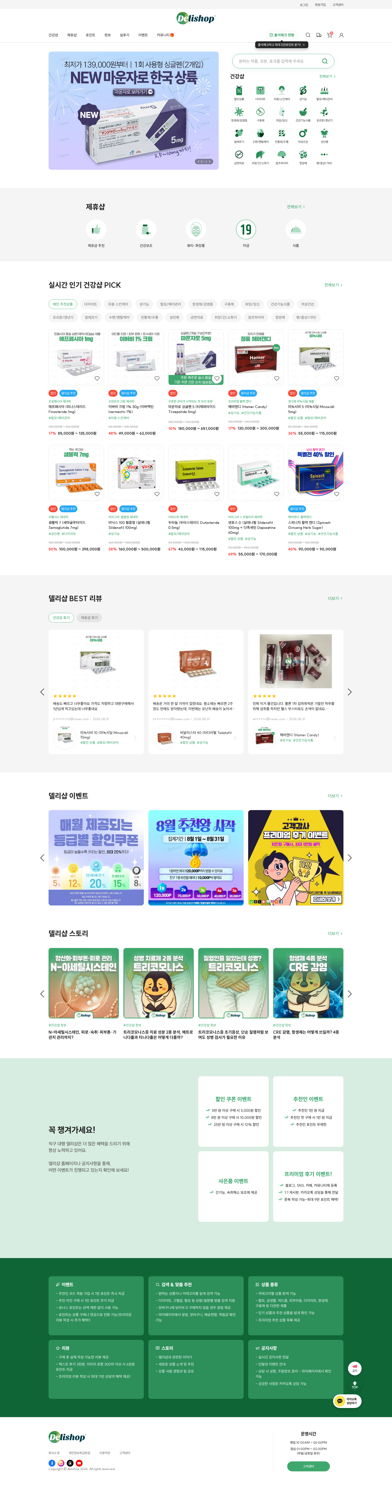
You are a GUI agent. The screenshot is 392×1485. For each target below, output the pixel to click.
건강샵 (53, 35)
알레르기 (91, 317)
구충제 (229, 304)
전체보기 (325, 76)
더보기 (333, 598)
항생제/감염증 (202, 304)
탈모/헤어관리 (170, 304)
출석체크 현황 (284, 35)
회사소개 (54, 1453)
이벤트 (143, 35)
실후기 (124, 35)
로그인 (304, 5)
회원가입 (320, 5)
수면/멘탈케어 (119, 317)
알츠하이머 (256, 317)
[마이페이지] (341, 34)
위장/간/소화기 (226, 317)
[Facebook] (52, 1463)
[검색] (308, 35)
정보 (107, 35)
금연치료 (197, 317)
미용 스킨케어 (118, 304)
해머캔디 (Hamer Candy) (247, 406)
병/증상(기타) (306, 317)
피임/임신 (252, 304)
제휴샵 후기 (89, 617)
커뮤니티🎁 (165, 35)
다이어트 (90, 304)
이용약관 (104, 1453)
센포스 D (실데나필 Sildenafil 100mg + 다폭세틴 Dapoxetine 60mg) (252, 527)
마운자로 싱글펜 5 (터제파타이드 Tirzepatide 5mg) (192, 409)
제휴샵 (72, 35)
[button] (198, 161)
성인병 (174, 317)
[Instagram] (61, 1463)
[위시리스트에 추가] (97, 378)
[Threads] (70, 1463)
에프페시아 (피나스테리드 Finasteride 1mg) (67, 409)
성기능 (144, 304)
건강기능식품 (280, 304)
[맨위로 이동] (355, 1385)
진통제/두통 (149, 317)
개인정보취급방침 (79, 1453)
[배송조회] (319, 35)
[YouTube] (79, 1463)
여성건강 (307, 304)
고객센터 (338, 5)
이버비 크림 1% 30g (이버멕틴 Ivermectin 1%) (131, 409)
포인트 (90, 35)
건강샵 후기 (61, 617)
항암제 (280, 317)
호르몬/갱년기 (63, 317)
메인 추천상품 (63, 304)
